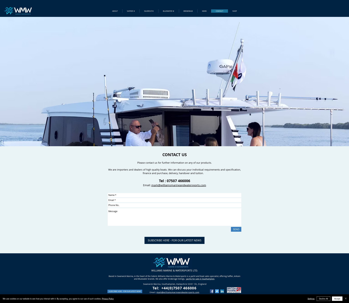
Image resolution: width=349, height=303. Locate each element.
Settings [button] (311, 298)
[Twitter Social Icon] (217, 291)
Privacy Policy (108, 298)
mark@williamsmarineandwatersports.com (178, 185)
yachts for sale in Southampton (200, 279)
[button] (174, 240)
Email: (147, 185)
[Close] (345, 298)
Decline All (323, 298)
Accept (337, 298)
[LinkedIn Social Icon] (222, 291)
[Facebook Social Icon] (212, 291)
